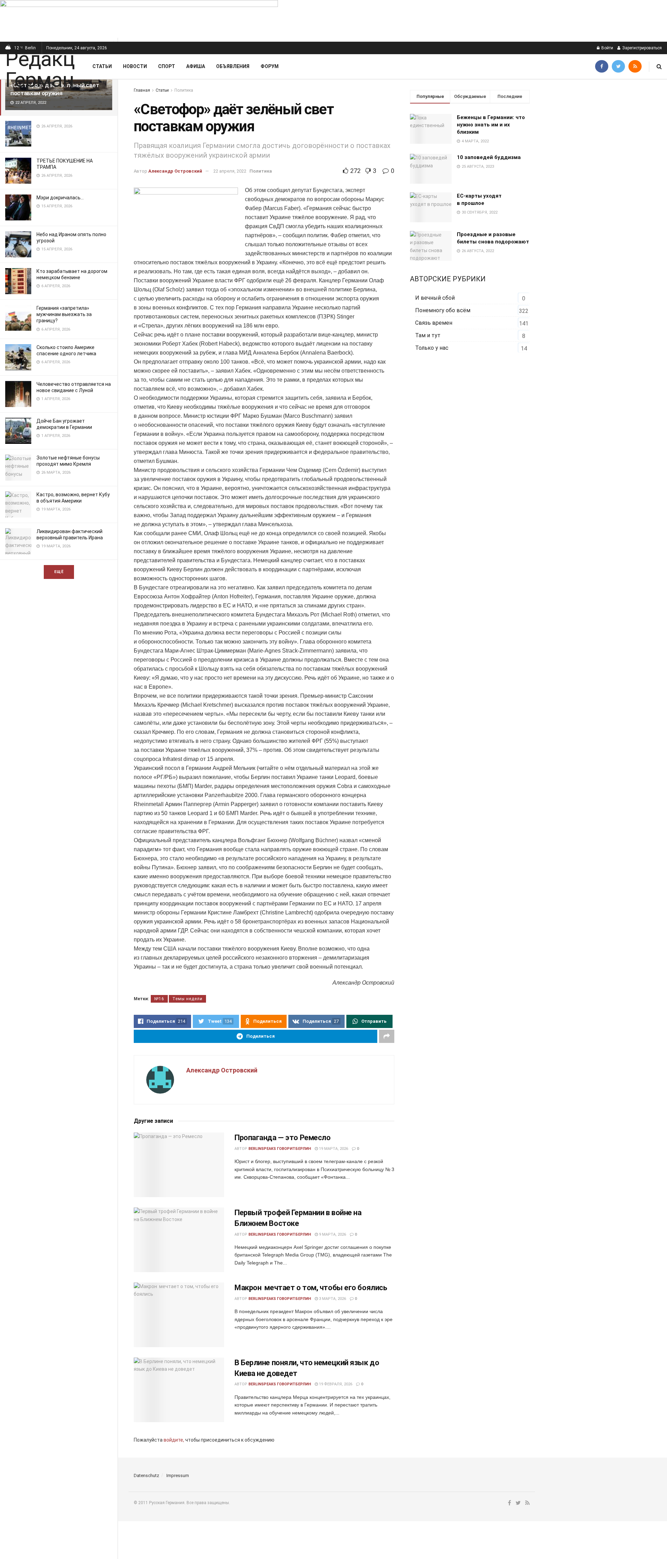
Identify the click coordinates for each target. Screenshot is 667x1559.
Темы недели (187, 998)
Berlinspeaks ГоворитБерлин (279, 1148)
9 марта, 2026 (332, 1234)
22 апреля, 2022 (229, 171)
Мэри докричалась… (60, 197)
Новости (135, 66)
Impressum (177, 1475)
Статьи (102, 66)
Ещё (59, 572)
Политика (183, 90)
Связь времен (433, 323)
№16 (159, 998)
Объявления (232, 66)
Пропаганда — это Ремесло (282, 1137)
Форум (270, 66)
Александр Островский (175, 171)
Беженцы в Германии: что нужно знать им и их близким (491, 124)
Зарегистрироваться (641, 47)
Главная (142, 90)
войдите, (174, 1440)
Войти (606, 47)
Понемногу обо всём (442, 310)
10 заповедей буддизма (489, 157)
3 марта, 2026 (332, 1298)
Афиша (195, 66)
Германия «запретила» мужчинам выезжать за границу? (64, 314)
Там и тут (427, 335)
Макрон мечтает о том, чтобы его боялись (310, 1287)
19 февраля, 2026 (335, 1384)
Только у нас (431, 348)
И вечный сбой (435, 298)
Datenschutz (146, 1475)
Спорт (166, 66)
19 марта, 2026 (333, 1148)
